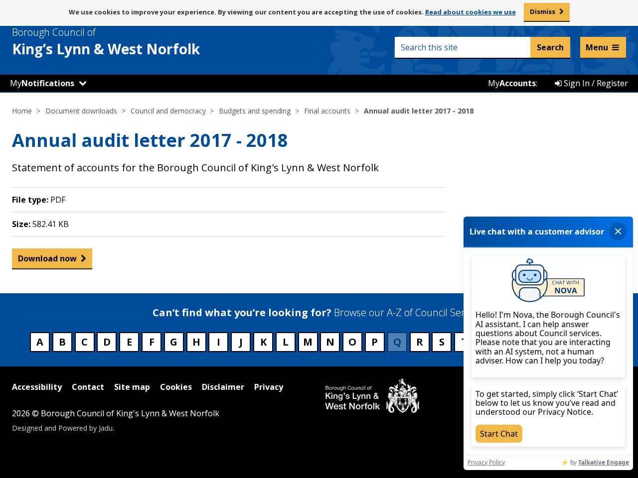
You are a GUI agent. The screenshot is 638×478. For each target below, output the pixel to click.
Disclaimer (223, 386)
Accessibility (37, 386)
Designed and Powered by (62, 428)
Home (22, 111)
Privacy (268, 386)
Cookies (176, 386)
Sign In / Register (595, 83)
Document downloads (81, 111)
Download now (47, 258)
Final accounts (327, 111)
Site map (132, 386)
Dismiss (542, 11)
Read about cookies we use (470, 11)
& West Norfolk (106, 41)
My (42, 83)
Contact (88, 386)
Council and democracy (168, 111)
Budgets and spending (255, 111)
